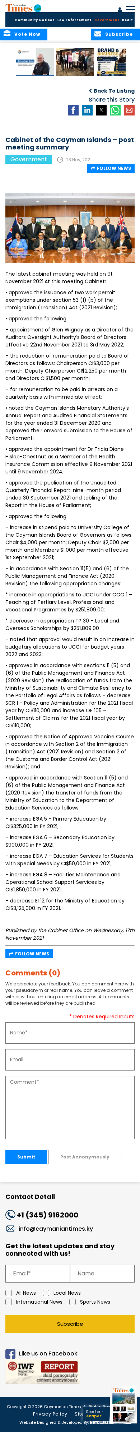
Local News (67, 1292)
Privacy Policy (50, 1414)
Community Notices (35, 20)
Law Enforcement (74, 20)
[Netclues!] (100, 1421)
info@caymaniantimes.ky (56, 1229)
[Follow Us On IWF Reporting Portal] (70, 1373)
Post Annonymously (84, 1157)
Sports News (95, 1301)
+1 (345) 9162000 (47, 1215)
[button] (35, 62)
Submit (26, 1157)
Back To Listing (114, 90)
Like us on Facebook (48, 1353)
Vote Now (27, 34)
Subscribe (70, 1324)
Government (106, 20)
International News (39, 1301)
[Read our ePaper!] (124, 1424)
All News (26, 1292)
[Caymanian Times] (23, 8)
